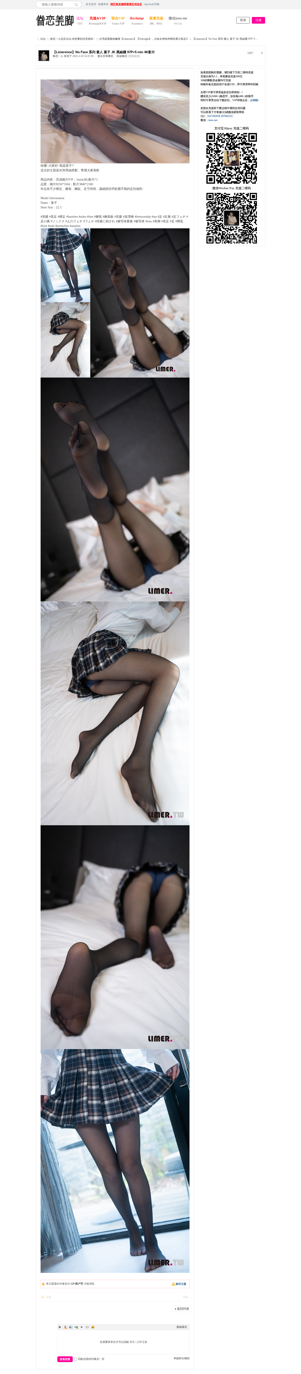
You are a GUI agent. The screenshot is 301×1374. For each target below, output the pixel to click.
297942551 (227, 116)
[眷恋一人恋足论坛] (55, 26)
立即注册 (142, 1342)
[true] (77, 4)
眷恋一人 (58, 56)
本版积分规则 (182, 1358)
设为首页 (91, 4)
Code (87, 1327)
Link (76, 1327)
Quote (82, 1327)
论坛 (80, 18)
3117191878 (213, 116)
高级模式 (182, 1327)
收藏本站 (103, 4)
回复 (48, 1297)
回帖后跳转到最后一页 (91, 1359)
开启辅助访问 (264, 4)
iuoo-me (212, 120)
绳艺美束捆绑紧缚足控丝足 (126, 4)
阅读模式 (122, 56)
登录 (243, 20)
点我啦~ (254, 100)
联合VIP (118, 18)
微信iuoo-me (178, 18)
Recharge (137, 18)
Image (71, 1327)
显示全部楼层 (105, 56)
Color (65, 1327)
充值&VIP (97, 18)
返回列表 (183, 1308)
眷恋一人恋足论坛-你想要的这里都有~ (72, 38)
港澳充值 (156, 18)
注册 (258, 20)
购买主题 (181, 1283)
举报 (185, 1297)
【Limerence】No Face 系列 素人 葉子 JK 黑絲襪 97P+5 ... (225, 38)
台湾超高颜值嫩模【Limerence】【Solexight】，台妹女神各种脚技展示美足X (143, 38)
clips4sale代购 (151, 4)
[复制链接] (134, 56)
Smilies (93, 1327)
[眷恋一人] (44, 60)
